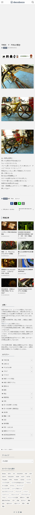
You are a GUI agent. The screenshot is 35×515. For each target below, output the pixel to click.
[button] (11, 203)
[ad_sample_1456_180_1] (17, 58)
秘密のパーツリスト (9, 431)
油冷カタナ (9, 503)
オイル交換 (5, 485)
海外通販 (6, 423)
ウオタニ (28, 482)
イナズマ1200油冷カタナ (17, 482)
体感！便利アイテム (9, 382)
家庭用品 (6, 397)
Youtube (16, 479)
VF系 (10, 479)
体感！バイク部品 (9, 378)
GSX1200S (11, 476)
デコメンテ (18, 491)
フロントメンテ (15, 494)
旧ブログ (17, 198)
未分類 (6, 412)
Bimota (4, 473)
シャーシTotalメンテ (17, 488)
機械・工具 (7, 416)
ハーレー (25, 491)
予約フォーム (5, 323)
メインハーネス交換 (13, 497)
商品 (5, 393)
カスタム (12, 485)
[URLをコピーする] (23, 203)
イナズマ (28, 479)
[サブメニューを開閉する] (31, 360)
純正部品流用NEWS (9, 434)
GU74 (22, 476)
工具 (13, 500)
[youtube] (21, 512)
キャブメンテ (20, 485)
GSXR (17, 476)
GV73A (28, 476)
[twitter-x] (16, 512)
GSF (26, 473)
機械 (29, 500)
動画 (5, 390)
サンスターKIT (5, 488)
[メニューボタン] (2, 2)
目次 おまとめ (8, 427)
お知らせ (6, 364)
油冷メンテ (17, 503)
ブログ (6, 371)
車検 (28, 503)
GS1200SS (20, 473)
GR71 (9, 473)
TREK (12, 198)
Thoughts (4, 479)
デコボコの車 (7, 367)
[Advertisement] (17, 22)
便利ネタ (6, 386)
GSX (30, 473)
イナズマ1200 (5, 482)
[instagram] (19, 512)
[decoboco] (17, 2)
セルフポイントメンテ (7, 491)
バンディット (5, 494)
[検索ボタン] (33, 2)
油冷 (3, 503)
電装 (3, 506)
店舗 (18, 500)
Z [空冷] (22, 479)
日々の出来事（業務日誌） (11, 408)
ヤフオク (6, 375)
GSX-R (4, 476)
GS (14, 473)
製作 (23, 503)
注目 (5, 420)
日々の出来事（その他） (11, 405)
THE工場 (6, 360)
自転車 (5, 47)
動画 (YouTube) (6, 500)
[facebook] (14, 512)
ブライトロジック (25, 494)
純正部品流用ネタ (9, 438)
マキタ (4, 497)
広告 (5, 401)
